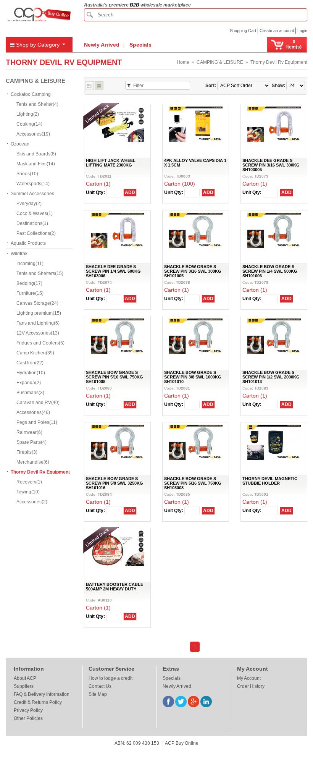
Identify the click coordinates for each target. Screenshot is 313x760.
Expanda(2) (28, 382)
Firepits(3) (26, 452)
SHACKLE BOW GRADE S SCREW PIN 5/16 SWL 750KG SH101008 (114, 377)
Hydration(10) (30, 372)
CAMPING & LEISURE (220, 62)
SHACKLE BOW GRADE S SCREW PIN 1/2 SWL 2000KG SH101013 (271, 377)
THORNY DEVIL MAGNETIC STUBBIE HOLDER (269, 480)
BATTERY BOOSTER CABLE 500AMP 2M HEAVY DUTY (114, 586)
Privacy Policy (28, 710)
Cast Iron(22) (30, 362)
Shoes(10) (27, 173)
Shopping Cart (243, 30)
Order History (251, 686)
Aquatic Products (28, 243)
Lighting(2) (27, 114)
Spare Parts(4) (31, 442)
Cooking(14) (29, 124)
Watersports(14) (33, 183)
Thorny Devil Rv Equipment (278, 62)
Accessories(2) (31, 502)
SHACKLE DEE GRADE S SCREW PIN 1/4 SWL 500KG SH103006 (113, 271)
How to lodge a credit (110, 678)
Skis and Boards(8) (36, 154)
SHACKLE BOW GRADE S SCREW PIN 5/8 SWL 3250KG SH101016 (114, 483)
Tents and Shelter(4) (37, 104)
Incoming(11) (30, 263)
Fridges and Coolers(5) (40, 343)
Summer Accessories (32, 193)
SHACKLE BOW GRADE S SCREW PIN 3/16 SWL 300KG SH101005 (192, 271)
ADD (130, 192)
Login (302, 30)
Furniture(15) (30, 293)
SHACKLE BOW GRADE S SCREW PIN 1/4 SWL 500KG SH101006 (269, 271)
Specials (140, 45)
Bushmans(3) (30, 392)
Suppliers (24, 686)
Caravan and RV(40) (38, 402)
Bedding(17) (29, 283)
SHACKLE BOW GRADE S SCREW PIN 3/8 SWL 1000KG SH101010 (192, 377)
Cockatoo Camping (31, 94)
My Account (249, 678)
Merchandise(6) (32, 462)
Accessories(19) (33, 134)
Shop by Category (38, 45)
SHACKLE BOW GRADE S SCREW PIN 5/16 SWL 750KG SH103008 (192, 483)
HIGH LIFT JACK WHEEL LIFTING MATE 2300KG (111, 162)
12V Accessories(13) (37, 333)
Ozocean (20, 144)
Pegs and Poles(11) (36, 422)
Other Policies (28, 718)
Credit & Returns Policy (38, 702)
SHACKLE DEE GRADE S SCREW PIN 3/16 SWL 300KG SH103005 (271, 165)
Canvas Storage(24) (37, 303)
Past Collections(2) (36, 233)
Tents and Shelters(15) (39, 273)
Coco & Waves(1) (34, 213)
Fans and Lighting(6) (38, 323)
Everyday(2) (29, 203)
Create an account (277, 30)
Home (183, 62)
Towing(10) (28, 492)
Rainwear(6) (29, 432)
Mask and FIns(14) (35, 164)
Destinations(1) (32, 223)
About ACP (25, 678)
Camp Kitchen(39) (35, 353)
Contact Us (100, 686)
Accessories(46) (33, 412)
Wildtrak (19, 253)
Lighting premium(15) (38, 313)
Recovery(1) (29, 482)
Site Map (98, 694)
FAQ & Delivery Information (41, 694)
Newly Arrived (101, 45)
